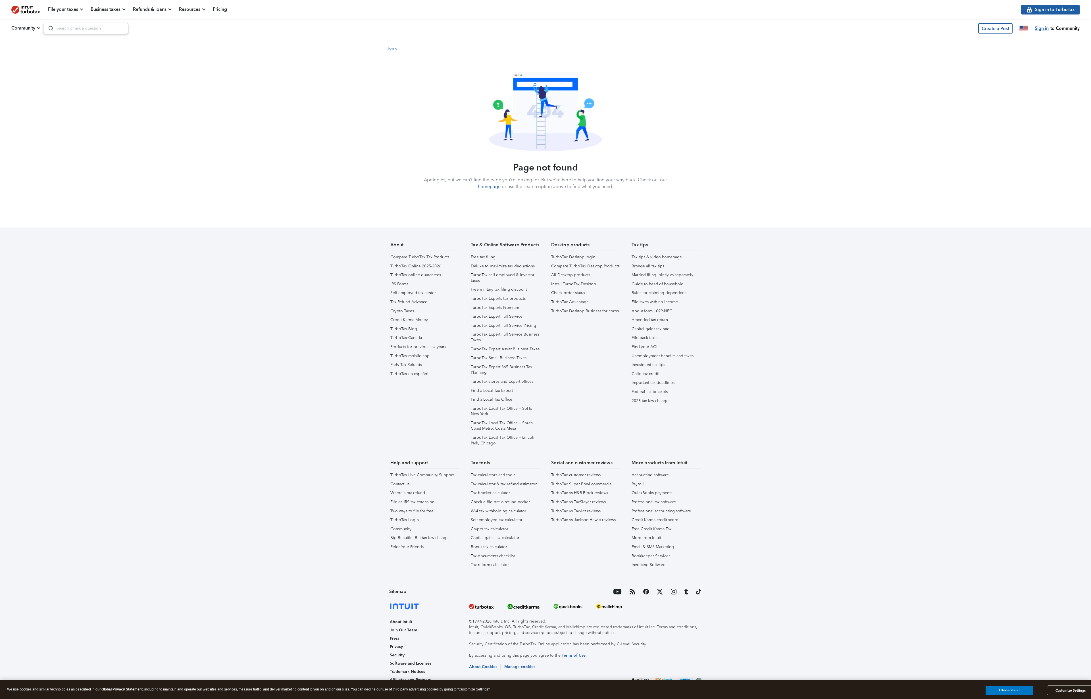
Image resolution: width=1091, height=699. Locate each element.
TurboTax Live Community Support (422, 475)
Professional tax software (654, 502)
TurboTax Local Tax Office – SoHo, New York (502, 411)
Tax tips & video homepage (657, 257)
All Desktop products (570, 274)
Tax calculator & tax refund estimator (504, 484)
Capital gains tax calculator (495, 537)
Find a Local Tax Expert (492, 390)
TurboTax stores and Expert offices (502, 381)
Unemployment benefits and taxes (663, 355)
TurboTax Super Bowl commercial (582, 484)
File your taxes (63, 9)
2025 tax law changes (651, 400)
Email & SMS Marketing (653, 546)
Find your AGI (644, 346)
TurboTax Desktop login (573, 257)
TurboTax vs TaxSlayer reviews (578, 502)
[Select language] (1023, 28)
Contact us (399, 484)
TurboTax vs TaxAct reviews (576, 511)
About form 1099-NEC (652, 311)
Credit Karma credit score (655, 519)
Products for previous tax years (418, 346)
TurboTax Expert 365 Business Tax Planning (501, 370)
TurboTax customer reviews (576, 475)
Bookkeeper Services (651, 556)
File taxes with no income (655, 301)
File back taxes (645, 337)
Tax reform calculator (490, 564)
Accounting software (650, 475)
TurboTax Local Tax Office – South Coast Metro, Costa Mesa (502, 426)
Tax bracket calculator (490, 492)
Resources (189, 9)
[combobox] (85, 28)
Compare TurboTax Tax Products (419, 257)
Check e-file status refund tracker (500, 502)
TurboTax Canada (406, 337)
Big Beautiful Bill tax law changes (420, 537)
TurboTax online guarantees (415, 274)
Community (23, 28)
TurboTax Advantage (570, 301)
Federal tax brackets (650, 391)
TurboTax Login (404, 519)
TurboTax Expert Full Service (496, 316)
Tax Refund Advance (408, 301)
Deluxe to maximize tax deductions (503, 266)
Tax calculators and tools (493, 475)
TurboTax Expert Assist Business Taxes (505, 349)
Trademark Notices (407, 671)
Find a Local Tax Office (491, 399)
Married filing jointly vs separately (662, 274)
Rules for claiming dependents (659, 292)
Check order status (568, 292)
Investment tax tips (648, 364)
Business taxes (105, 9)
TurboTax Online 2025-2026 (415, 266)
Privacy (396, 646)
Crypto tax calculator (489, 529)
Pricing (220, 9)
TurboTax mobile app (410, 355)
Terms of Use (574, 655)
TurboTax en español (409, 373)
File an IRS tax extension (412, 502)
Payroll (638, 484)
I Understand (1009, 690)
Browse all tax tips (648, 266)
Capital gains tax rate (650, 328)
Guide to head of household (658, 284)
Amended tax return (650, 319)
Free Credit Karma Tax (652, 529)
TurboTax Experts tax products (498, 298)
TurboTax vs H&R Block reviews (579, 492)
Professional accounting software (661, 511)
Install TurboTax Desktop (573, 284)
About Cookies (483, 666)
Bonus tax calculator (489, 546)
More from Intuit (646, 537)
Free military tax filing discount (499, 289)
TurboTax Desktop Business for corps (585, 311)
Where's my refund (407, 492)
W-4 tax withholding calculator (498, 511)
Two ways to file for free (412, 511)
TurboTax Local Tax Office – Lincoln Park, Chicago (503, 440)
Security (397, 655)
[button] (995, 28)
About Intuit (401, 621)
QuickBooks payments (652, 492)
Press (394, 638)
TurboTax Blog (403, 328)
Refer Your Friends (407, 546)
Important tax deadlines (653, 382)
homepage (489, 186)
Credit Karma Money (409, 319)
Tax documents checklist (493, 556)
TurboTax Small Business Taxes (498, 357)
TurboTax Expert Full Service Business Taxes (505, 337)
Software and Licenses (410, 663)
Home (391, 48)
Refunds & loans (149, 9)
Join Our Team (403, 630)
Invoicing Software (648, 564)
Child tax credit (645, 373)
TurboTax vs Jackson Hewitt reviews (583, 519)
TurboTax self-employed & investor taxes (502, 277)
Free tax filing (483, 257)
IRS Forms (399, 284)
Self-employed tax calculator (496, 519)
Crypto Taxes (402, 311)
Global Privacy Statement (122, 689)
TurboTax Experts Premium (495, 307)
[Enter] (48, 28)
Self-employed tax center (413, 292)
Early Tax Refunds (406, 364)
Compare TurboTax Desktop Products (585, 266)
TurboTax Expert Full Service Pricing (503, 325)
